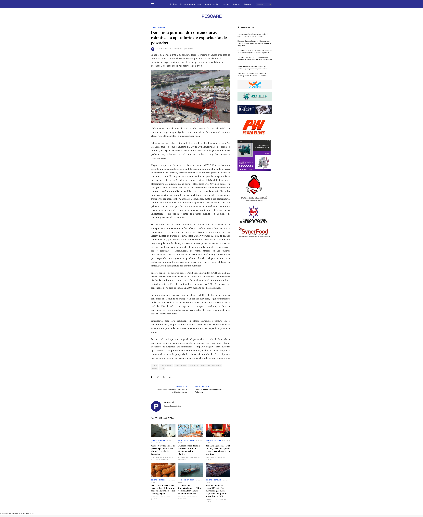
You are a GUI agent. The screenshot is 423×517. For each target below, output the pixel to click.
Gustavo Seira (163, 49)
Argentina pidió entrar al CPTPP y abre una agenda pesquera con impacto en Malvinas (218, 450)
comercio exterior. (180, 365)
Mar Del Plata (216, 365)
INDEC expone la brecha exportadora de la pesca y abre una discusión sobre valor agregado (163, 489)
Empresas (225, 4)
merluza (154, 369)
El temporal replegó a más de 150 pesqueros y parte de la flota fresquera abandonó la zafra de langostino (254, 43)
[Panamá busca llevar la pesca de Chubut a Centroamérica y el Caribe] (190, 430)
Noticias (173, 4)
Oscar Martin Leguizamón (160, 457)
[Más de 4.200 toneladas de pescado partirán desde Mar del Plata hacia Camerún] (163, 430)
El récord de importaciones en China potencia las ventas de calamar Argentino (189, 489)
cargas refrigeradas (166, 365)
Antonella (184, 457)
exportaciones (205, 365)
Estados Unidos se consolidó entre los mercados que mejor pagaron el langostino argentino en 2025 (216, 491)
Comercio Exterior (158, 27)
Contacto (247, 4)
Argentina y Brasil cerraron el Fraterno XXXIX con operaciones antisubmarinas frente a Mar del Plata (254, 59)
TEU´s (162, 369)
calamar (154, 365)
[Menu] (152, 4)
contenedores (193, 365)
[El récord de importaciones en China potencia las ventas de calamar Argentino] (190, 470)
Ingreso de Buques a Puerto (190, 4)
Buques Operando (211, 4)
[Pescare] (211, 16)
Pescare (210, 457)
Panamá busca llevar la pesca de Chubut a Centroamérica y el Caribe (189, 450)
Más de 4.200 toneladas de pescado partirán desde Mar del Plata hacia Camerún (163, 450)
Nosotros (236, 4)
